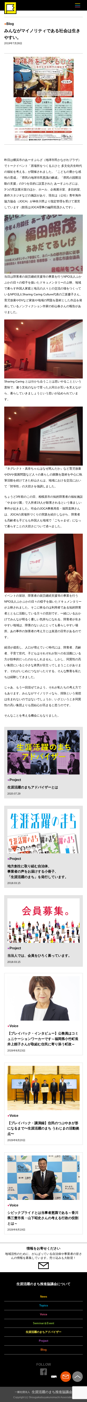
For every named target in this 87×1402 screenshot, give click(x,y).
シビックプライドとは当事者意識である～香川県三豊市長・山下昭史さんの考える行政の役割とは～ (42, 1218)
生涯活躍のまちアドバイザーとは (32, 787)
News (43, 1296)
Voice (43, 1314)
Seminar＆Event (43, 1323)
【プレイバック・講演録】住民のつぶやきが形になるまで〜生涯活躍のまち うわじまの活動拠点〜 (43, 1128)
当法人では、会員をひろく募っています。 (39, 955)
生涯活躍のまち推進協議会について (43, 1284)
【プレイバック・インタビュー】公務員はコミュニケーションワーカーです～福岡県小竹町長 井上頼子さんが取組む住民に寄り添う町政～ (44, 1039)
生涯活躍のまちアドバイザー (43, 1331)
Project (43, 1340)
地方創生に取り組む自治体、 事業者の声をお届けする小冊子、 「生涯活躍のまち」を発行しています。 (37, 871)
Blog (44, 1349)
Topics (43, 1305)
